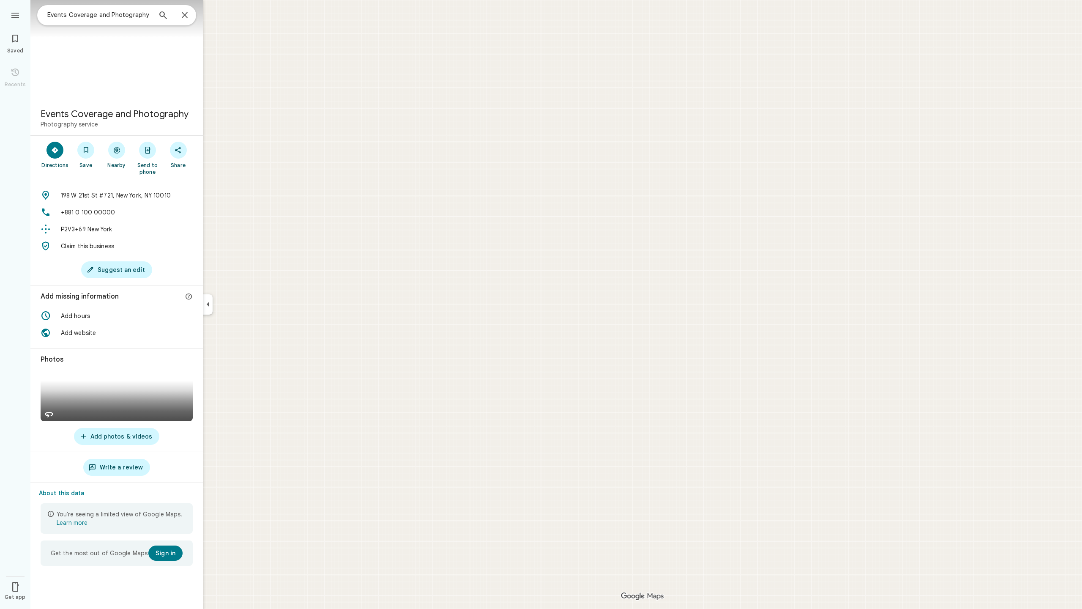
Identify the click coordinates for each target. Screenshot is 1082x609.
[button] (116, 315)
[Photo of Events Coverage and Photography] (116, 51)
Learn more (72, 523)
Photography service (69, 124)
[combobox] (99, 15)
